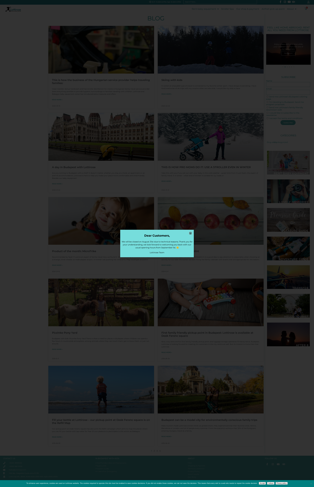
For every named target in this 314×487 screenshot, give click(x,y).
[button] (190, 233)
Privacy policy (282, 483)
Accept (262, 483)
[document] (157, 243)
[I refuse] (311, 483)
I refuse (270, 483)
